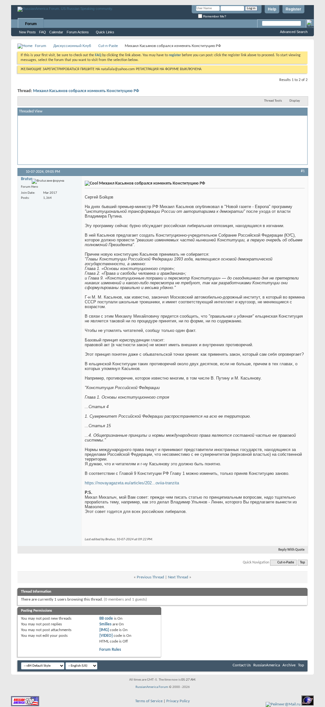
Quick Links (105, 32)
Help (272, 9)
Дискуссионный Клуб (72, 46)
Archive (288, 665)
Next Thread (178, 577)
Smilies (105, 624)
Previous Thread (150, 577)
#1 (303, 171)
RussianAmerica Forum (152, 687)
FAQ (42, 32)
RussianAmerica (266, 665)
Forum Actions (78, 32)
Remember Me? (214, 16)
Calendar (56, 32)
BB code (106, 618)
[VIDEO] (106, 636)
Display (294, 101)
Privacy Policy (178, 701)
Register (293, 9)
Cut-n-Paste (108, 46)
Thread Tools (273, 101)
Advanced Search (294, 32)
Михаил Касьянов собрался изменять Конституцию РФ (86, 91)
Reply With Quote (291, 550)
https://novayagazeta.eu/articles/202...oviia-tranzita (132, 483)
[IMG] (104, 630)
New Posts (27, 32)
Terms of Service (148, 701)
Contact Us (242, 665)
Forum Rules (110, 650)
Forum (31, 24)
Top (302, 562)
